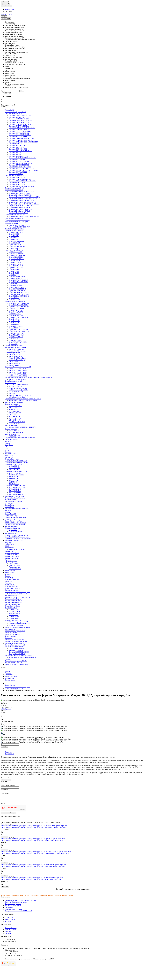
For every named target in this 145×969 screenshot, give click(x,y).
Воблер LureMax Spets (12, 606)
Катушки (8, 574)
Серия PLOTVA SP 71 (16, 268)
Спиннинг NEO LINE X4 (17, 177)
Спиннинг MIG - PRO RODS (18, 149)
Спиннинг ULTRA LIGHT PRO (19, 117)
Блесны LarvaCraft (11, 533)
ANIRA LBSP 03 (14, 468)
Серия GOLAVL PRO (16, 312)
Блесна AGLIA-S (14, 354)
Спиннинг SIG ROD (16, 174)
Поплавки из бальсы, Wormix (14, 639)
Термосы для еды (14, 567)
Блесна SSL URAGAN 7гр (17, 368)
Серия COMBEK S (15, 234)
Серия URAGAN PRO (16, 335)
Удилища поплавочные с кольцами (16, 221)
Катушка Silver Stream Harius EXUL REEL (23, 200)
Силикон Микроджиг (12, 439)
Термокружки (13, 563)
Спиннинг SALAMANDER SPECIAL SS (22, 138)
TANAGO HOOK (15, 423)
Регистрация (9, 11)
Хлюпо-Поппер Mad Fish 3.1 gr (15, 523)
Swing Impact (9, 445)
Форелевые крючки (11, 590)
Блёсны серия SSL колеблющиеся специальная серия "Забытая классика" (29, 377)
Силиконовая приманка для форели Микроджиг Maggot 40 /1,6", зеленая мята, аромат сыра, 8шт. (33, 827)
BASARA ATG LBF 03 (16, 475)
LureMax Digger (14, 609)
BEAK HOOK (13, 409)
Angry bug (8, 510)
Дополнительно (6, 924)
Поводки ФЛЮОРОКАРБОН (19, 652)
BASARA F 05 (13, 478)
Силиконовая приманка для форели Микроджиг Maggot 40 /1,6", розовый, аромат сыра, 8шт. (32, 840)
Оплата (7, 671)
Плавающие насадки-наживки (15, 631)
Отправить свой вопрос (9, 813)
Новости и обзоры (11, 676)
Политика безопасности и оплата (16, 902)
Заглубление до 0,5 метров (14, 230)
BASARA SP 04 (14, 482)
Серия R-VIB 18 (14, 319)
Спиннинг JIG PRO (15, 154)
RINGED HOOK (14, 420)
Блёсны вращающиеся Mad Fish (19, 622)
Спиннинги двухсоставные (14, 113)
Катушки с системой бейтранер (15, 214)
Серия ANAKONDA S (16, 259)
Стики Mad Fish (10, 519)
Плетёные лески (10, 383)
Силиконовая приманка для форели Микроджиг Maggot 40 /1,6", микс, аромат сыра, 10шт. (31, 879)
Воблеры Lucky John (12, 459)
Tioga (6, 448)
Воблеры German (10, 500)
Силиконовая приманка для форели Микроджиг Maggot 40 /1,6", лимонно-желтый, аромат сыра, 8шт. (35, 853)
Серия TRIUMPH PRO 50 (17, 291)
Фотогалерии (9, 678)
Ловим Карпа (9, 572)
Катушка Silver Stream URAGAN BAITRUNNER (25, 216)
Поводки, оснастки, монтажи (14, 643)
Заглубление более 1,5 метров (15, 301)
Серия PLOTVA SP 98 (16, 264)
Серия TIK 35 (13, 328)
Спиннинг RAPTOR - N (17, 145)
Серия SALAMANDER (16, 287)
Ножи (7, 546)
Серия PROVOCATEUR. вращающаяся (18, 539)
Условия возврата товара (13, 905)
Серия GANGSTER (15, 310)
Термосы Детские (15, 565)
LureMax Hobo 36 (14, 613)
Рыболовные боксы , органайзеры (16, 664)
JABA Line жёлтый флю (17, 397)
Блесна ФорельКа (15, 361)
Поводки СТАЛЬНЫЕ (16, 650)
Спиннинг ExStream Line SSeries (20, 167)
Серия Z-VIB (13, 344)
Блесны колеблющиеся (12, 528)
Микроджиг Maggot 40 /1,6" (18, 593)
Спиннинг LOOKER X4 (17, 184)
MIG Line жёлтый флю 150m (18, 390)
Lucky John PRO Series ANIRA (15, 464)
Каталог (4, 16)
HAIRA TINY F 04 (15, 491)
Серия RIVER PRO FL (16, 285)
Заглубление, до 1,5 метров (14, 250)
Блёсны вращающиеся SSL (14, 353)
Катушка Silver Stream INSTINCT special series (24, 204)
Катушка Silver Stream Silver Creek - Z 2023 (23, 198)
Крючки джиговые (11, 429)
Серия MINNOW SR (15, 278)
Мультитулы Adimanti (12, 553)
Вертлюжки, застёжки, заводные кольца (22, 657)
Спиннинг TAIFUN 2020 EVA (19, 129)
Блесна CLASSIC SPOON (17, 379)
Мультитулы (9, 551)
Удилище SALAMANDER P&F (19, 227)
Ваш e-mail (4, 789)
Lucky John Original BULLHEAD (16, 461)
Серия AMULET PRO (16, 257)
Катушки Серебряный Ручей (14, 188)
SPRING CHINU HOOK (17, 422)
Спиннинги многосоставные (14, 175)
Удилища (8, 583)
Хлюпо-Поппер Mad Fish (13, 521)
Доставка (8, 673)
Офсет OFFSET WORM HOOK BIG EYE (22, 427)
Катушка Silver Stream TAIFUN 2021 (21, 209)
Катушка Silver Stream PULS (18, 213)
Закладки (8, 931)
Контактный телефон (8, 785)
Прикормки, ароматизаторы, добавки (17, 627)
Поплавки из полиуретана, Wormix (16, 641)
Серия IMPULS (14, 273)
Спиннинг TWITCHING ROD (19, 119)
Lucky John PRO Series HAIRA (15, 485)
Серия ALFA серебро (16, 531)
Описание (8, 752)
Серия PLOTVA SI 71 (16, 262)
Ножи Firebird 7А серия (16, 549)
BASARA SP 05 (14, 484)
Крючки (7, 576)
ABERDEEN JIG (14, 430)
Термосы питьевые (15, 569)
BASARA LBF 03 (15, 473)
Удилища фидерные (11, 223)
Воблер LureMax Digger (13, 599)
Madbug (7, 512)
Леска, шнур (9, 577)
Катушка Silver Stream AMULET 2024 (21, 191)
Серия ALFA (13, 530)
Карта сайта (9, 917)
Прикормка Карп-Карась (13, 634)
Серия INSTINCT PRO (16, 315)
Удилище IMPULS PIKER (17, 225)
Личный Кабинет (10, 928)
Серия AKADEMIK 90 (16, 253)
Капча (3, 803)
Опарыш (8, 452)
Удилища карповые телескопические (17, 220)
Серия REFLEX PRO (16, 324)
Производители (10, 680)
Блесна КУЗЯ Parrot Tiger (17, 360)
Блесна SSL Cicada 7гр (16, 349)
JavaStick (8, 441)
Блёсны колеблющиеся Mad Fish (19, 624)
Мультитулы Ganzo (11, 554)
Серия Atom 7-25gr (11, 515)
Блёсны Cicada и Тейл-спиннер (15, 347)
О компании (9, 674)
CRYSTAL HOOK (15, 413)
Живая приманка (10, 636)
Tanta (6, 446)
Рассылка (8, 933)
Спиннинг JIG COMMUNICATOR (20, 151)
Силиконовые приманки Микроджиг (17, 592)
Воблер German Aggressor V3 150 (16, 661)
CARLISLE (12, 415)
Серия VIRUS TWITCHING (18, 342)
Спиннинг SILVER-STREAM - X (20, 133)
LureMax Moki (13, 615)
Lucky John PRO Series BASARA (16, 471)
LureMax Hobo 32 (14, 611)
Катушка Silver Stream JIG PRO (19, 193)
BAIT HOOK (13, 407)
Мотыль (7, 450)
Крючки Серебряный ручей (14, 402)
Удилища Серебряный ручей (14, 218)
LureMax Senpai (14, 616)
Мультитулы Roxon (11, 558)
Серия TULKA (14, 298)
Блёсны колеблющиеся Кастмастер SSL (18, 367)
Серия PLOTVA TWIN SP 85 (18, 282)
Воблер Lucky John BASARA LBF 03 (17, 597)
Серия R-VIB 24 (14, 321)
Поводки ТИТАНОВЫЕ (17, 654)
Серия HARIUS (14, 271)
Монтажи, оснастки (11, 586)
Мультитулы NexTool (12, 556)
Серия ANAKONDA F (16, 232)
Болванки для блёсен (16, 625)
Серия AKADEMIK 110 (17, 255)
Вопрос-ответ (9, 754)
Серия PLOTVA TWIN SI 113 (18, 305)
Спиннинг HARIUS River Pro (19, 161)
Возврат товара (10, 919)
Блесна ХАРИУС (14, 363)
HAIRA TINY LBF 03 (16, 492)
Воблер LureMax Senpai (13, 604)
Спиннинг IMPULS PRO (17, 159)
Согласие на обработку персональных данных (20, 900)
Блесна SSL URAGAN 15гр (18, 370)
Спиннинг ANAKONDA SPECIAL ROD (22, 168)
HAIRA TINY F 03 (15, 489)
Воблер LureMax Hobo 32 (13, 600)
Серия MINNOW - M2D (17, 276)
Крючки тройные (10, 434)
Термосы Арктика (11, 562)
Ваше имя (4, 782)
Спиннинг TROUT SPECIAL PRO (20, 115)
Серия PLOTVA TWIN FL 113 (19, 303)
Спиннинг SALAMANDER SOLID (21, 140)
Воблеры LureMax (11, 608)
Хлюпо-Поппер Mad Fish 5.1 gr (15, 524)
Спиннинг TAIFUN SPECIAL (19, 126)
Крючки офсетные (11, 425)
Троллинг (8, 659)
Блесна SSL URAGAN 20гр (18, 372)
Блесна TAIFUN (14, 365)
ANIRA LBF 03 (14, 466)
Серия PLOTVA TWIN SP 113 (19, 306)
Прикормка (8, 581)
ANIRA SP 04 (13, 469)
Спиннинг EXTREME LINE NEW (20, 163)
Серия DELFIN (14, 269)
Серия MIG (12, 275)
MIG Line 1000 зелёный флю (18, 388)
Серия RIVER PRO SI (16, 326)
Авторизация (9, 9)
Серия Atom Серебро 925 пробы (15, 517)
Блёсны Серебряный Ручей (14, 345)
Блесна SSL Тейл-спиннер (17, 351)
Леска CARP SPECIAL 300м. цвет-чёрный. (23, 400)
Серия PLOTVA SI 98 (16, 266)
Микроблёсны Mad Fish (13, 620)
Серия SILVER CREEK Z (17, 289)
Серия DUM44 (14, 236)
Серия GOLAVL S (15, 314)
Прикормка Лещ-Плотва (13, 632)
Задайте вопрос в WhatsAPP (14, 909)
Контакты (8, 921)
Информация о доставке (13, 904)
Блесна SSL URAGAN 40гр (18, 376)
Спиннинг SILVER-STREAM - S (20, 135)
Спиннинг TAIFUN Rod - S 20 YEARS (22, 128)
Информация (5, 897)
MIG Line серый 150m (16, 392)
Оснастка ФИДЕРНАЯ (16, 648)
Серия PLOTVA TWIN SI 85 (18, 317)
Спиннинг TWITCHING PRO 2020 (20, 121)
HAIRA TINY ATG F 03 (17, 487)
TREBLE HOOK (14, 436)
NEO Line (12, 393)
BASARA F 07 (13, 480)
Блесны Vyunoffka (11, 526)
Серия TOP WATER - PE (17, 246)
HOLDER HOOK (14, 416)
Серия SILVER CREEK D (17, 308)
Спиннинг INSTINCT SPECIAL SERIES (22, 158)
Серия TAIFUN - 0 (15, 244)
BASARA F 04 (13, 477)
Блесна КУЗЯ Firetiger (16, 356)
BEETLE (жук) (10, 455)
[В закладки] (1, 702)
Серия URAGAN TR (16, 337)
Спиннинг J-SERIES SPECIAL (19, 156)
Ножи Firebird (9, 547)
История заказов (10, 929)
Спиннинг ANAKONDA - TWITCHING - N (23, 170)
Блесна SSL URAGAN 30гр (18, 374)
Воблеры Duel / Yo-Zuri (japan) (15, 496)
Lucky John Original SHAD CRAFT (16, 462)
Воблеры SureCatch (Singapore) (15, 498)
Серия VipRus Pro (15, 340)
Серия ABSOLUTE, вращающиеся (16, 535)
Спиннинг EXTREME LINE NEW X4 (21, 186)
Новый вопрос (6, 780)
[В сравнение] (3, 702)
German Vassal (9, 507)
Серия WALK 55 (14, 248)
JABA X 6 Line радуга (16, 386)
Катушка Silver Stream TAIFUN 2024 (21, 195)
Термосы (8, 560)
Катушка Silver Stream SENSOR (19, 207)
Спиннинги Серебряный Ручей (15, 112)
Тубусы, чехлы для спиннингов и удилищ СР (20, 438)
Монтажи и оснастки (12, 579)
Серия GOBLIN (14, 237)
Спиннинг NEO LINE (16, 144)
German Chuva (9, 503)
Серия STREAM (14, 243)
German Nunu (9, 505)
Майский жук (9, 544)
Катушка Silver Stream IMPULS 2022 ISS (22, 202)
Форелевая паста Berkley (13, 588)
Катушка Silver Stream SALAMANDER (22, 206)
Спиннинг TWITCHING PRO (19, 122)
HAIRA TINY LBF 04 (16, 494)
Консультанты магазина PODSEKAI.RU (18, 911)
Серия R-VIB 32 (14, 322)
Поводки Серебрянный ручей (15, 645)
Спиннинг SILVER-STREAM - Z (20, 131)
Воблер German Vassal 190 (13, 662)
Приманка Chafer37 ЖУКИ (14, 540)
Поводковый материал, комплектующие (18, 655)
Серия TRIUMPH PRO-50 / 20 (19, 292)
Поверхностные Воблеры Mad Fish (16, 508)
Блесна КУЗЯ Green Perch (17, 358)
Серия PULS (13, 283)
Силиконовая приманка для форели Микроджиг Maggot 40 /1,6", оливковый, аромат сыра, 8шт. (33, 866)
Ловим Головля (10, 570)
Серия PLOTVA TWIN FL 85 (18, 280)
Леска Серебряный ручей (13, 381)
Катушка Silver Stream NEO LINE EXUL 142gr (24, 197)
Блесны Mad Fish (10, 514)
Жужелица (8, 542)
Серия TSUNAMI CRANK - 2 (19, 331)
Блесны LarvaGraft (11, 595)
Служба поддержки (7, 914)
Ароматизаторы (10, 629)
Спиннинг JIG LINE (15, 152)
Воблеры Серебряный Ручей (14, 229)
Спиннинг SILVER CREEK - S (19, 172)
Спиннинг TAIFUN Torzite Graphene (21, 124)
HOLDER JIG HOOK (16, 432)
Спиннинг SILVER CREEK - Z (19, 136)
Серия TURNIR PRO (16, 333)
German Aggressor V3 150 (13, 501)
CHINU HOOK (14, 411)
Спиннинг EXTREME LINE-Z (19, 165)
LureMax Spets (13, 618)
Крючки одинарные (11, 404)
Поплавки (8, 638)
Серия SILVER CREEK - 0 (18, 241)
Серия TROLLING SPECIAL (18, 330)
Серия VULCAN (14, 299)
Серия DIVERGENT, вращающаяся (17, 537)
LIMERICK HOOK (15, 418)
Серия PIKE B (13, 239)
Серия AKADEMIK (15, 252)
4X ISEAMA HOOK (15, 406)
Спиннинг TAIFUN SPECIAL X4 (20, 179)
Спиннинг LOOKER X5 (17, 183)
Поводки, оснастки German (14, 647)
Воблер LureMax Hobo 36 (13, 602)
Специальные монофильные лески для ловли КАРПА (23, 399)
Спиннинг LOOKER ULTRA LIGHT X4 (22, 181)
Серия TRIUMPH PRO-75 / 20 (19, 294)
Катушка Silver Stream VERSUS (19, 211)
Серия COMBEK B (15, 260)
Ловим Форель (10, 585)
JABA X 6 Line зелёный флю (18, 384)
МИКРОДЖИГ (6, 709)
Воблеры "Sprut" (10, 453)
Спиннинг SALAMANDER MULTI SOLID (23, 142)
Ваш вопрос (5, 793)
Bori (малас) (9, 457)
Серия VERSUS (14, 338)
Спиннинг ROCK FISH (17, 147)
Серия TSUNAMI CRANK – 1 (19, 296)
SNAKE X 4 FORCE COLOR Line (20, 395)
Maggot (7, 443)
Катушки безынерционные (14, 190)
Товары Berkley (10, 110)
